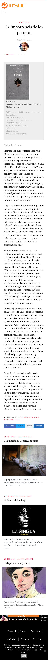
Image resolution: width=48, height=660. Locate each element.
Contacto (25, 639)
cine (21, 417)
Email (29, 426)
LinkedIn (38, 426)
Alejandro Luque (24, 39)
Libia (36, 417)
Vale (24, 656)
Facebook (10, 426)
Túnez (17, 420)
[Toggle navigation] (4, 12)
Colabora (37, 639)
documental (28, 417)
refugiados (9, 420)
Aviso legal (35, 631)
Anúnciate (11, 639)
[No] (45, 651)
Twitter (20, 426)
